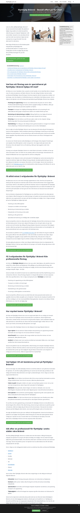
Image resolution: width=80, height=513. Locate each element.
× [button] (78, 505)
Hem (52, 1)
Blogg (69, 1)
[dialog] (40, 508)
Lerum (9, 453)
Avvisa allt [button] (44, 510)
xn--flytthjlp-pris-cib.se (28, 232)
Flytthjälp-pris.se (11, 2)
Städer (56, 1)
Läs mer (51, 508)
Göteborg (10, 450)
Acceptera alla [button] (36, 510)
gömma (21, 65)
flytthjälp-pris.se (18, 164)
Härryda (10, 470)
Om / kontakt (63, 1)
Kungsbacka (11, 464)
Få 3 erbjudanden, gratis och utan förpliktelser (40, 15)
